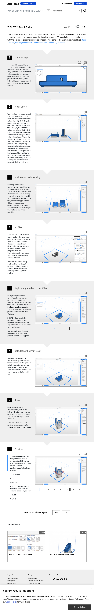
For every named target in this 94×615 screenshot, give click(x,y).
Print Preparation (40, 43)
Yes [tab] (56, 512)
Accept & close (80, 607)
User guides (11, 581)
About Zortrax (32, 578)
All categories (59, 11)
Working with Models (23, 43)
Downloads (80, 3)
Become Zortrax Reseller (36, 581)
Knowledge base (12, 578)
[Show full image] (85, 62)
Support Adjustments (56, 43)
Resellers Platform (34, 583)
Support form (67, 3)
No (66, 512)
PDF (70, 27)
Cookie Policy (11, 602)
